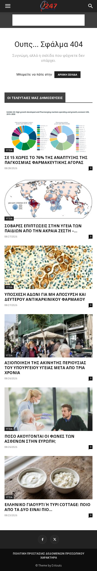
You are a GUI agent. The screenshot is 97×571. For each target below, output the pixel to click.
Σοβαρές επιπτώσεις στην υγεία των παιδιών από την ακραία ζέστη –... (43, 228)
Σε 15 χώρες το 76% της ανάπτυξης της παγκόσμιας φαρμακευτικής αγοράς (46, 160)
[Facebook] (42, 539)
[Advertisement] (48, 20)
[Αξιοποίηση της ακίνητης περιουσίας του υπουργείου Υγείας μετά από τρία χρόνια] (48, 336)
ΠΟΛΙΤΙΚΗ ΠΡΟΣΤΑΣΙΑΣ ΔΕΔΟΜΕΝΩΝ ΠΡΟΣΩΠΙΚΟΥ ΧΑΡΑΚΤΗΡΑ (48, 555)
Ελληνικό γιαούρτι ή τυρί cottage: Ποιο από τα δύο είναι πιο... (47, 507)
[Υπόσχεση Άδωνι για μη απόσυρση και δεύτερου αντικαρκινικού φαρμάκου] (48, 267)
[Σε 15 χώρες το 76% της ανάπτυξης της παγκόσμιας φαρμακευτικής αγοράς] (48, 130)
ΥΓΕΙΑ (9, 150)
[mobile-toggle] (7, 6)
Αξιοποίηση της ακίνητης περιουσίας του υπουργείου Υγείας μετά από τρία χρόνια (45, 367)
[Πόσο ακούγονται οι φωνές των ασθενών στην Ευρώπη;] (48, 409)
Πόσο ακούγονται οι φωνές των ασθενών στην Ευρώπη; (39, 439)
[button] (90, 6)
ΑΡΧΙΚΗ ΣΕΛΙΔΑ (67, 74)
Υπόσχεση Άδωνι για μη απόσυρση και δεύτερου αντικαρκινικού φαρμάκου (45, 297)
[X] (54, 539)
